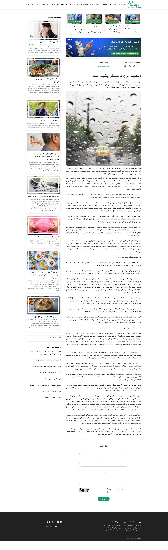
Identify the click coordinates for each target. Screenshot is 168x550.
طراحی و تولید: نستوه (132, 538)
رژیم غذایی (69, 4)
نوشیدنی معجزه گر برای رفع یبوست (45, 316)
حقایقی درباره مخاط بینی (49, 42)
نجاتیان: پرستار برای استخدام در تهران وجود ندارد (45, 385)
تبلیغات (124, 522)
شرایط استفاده (115, 522)
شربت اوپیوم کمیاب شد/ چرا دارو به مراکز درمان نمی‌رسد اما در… (94, 29)
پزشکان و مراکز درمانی (58, 4)
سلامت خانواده (84, 4)
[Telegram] (129, 66)
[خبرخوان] (49, 522)
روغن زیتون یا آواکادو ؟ (53, 398)
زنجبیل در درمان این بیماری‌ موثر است (48, 373)
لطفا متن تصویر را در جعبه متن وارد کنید (116, 489)
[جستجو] (28, 5)
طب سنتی (104, 4)
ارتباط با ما (132, 522)
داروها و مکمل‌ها (94, 4)
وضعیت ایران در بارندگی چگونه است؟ (116, 76)
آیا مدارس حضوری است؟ (52, 379)
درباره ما (139, 522)
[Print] (125, 66)
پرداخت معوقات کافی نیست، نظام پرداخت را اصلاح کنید (132, 29)
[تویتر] (52, 522)
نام (103, 452)
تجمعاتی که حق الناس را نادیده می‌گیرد (48, 360)
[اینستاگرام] (55, 522)
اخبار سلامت (122, 4)
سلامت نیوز (133, 4)
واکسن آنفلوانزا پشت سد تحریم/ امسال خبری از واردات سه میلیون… (114, 30)
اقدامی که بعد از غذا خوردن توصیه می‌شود (46, 80)
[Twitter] (134, 66)
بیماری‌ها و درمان (113, 4)
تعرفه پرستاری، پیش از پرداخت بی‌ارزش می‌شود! (74, 29)
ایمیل (103, 462)
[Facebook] (138, 66)
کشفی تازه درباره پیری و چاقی (47, 237)
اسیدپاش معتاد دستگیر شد (51, 391)
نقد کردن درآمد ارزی (55, 337)
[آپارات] (61, 522)
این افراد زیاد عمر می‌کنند (49, 120)
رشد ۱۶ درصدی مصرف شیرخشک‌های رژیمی (46, 366)
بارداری (76, 4)
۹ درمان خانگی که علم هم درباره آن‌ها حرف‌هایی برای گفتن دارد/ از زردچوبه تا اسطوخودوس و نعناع (44, 275)
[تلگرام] (58, 522)
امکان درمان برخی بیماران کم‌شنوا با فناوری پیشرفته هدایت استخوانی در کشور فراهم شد (45, 156)
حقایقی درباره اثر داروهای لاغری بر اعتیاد (43, 196)
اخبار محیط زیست (104, 66)
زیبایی (49, 4)
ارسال (103, 499)
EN (44, 5)
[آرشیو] (47, 522)
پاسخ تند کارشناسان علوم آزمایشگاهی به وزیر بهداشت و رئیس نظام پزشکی (46, 353)
